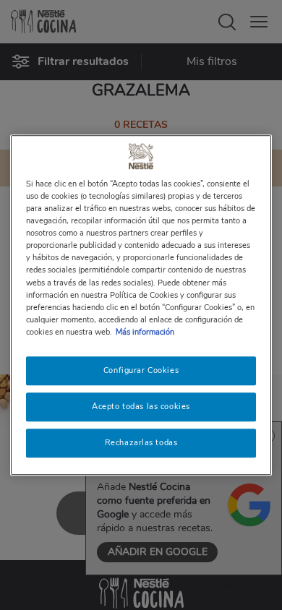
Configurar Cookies (141, 370)
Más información (145, 332)
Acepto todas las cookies (141, 406)
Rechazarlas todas (141, 442)
